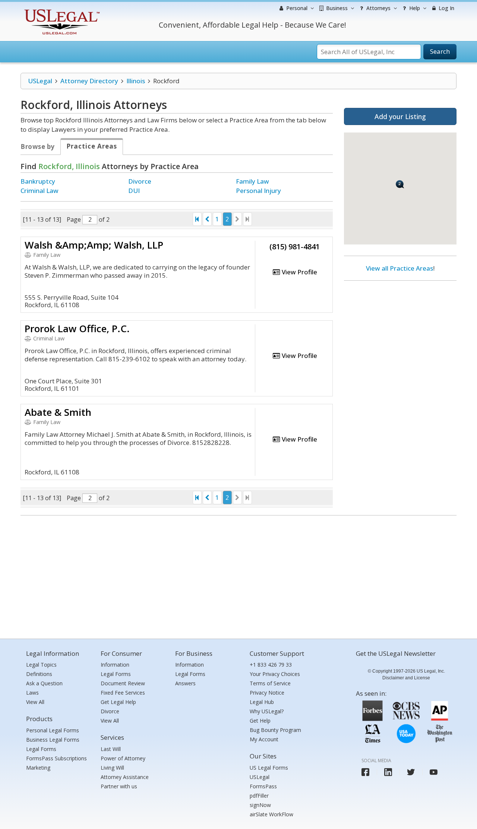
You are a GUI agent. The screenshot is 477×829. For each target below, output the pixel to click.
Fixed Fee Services (123, 692)
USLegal (40, 81)
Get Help (260, 720)
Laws (32, 692)
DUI (134, 190)
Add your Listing (400, 116)
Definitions (39, 673)
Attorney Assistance (125, 776)
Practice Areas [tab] (91, 146)
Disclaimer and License (406, 677)
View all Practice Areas (399, 268)
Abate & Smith (58, 412)
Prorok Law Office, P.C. (77, 328)
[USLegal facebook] (365, 772)
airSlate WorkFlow (271, 814)
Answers (185, 683)
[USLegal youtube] (433, 772)
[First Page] (197, 219)
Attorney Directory (89, 81)
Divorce (139, 181)
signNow (260, 804)
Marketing (38, 767)
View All (35, 701)
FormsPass (263, 786)
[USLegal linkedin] (388, 772)
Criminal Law (39, 190)
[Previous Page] (207, 219)
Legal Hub (262, 701)
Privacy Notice (267, 692)
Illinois (135, 81)
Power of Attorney (123, 758)
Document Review (123, 683)
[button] (400, 184)
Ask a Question (44, 683)
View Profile (298, 272)
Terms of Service (270, 683)
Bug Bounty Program (275, 729)
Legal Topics (41, 664)
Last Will (111, 748)
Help (414, 8)
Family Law (252, 181)
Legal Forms (41, 748)
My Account (264, 739)
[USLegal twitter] (411, 772)
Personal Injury (258, 190)
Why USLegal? (267, 711)
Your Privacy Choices (275, 673)
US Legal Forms (269, 767)
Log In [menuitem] (445, 8)
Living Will (112, 767)
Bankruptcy (37, 181)
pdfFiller (259, 795)
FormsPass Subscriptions (56, 758)
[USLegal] (60, 10)
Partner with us (119, 786)
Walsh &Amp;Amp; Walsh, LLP (94, 245)
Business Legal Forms (52, 739)
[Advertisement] (400, 334)
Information (115, 664)
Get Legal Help (118, 701)
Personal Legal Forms (52, 730)
